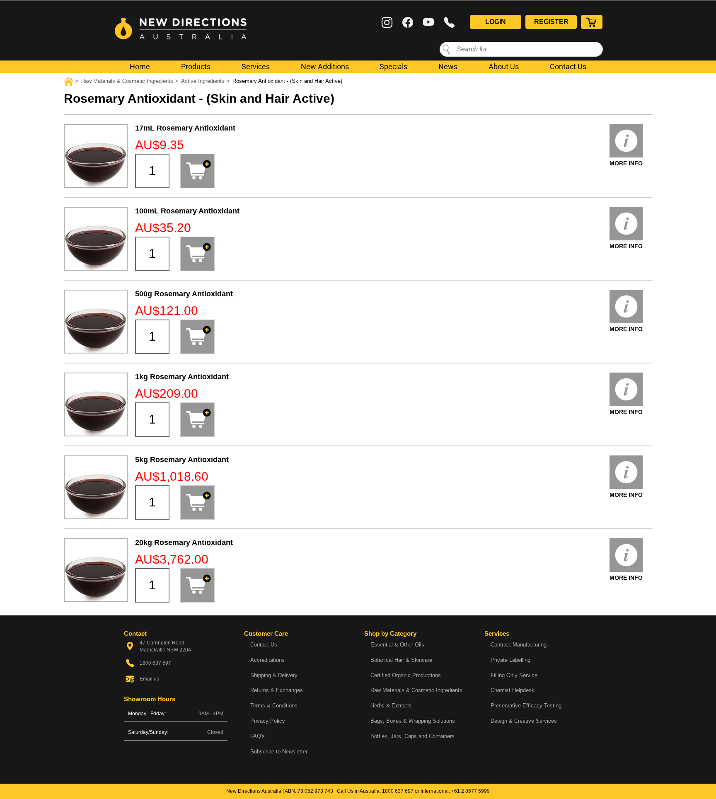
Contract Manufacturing (519, 645)
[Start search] (446, 49)
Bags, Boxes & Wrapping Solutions (412, 721)
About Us (504, 66)
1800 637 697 (398, 791)
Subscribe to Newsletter (278, 751)
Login (495, 21)
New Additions (325, 66)
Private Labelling (510, 660)
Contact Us (568, 66)
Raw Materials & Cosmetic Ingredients (416, 690)
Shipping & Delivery (274, 675)
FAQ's (257, 736)
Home (140, 66)
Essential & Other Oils (397, 645)
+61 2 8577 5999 (470, 791)
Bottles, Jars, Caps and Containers (412, 736)
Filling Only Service (514, 675)
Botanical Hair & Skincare (401, 660)
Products (195, 66)
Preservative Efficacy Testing (526, 705)
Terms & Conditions (274, 705)
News (447, 66)
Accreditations (267, 660)
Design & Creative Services (524, 721)
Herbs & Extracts (391, 705)
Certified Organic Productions (405, 675)
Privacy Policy (267, 721)
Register (551, 21)
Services (256, 66)
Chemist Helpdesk (513, 690)
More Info (626, 163)
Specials (393, 66)
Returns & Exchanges (276, 690)
